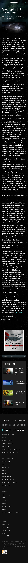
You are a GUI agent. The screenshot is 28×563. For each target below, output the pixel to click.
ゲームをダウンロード (8, 440)
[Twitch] (14, 425)
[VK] (25, 425)
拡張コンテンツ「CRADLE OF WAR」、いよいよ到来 (19, 371)
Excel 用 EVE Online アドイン (10, 452)
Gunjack (4, 501)
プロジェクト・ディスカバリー (10, 512)
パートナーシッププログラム (10, 482)
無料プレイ (5, 437)
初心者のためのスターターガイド (11, 449)
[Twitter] (6, 425)
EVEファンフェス (6, 506)
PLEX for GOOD (6, 485)
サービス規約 (5, 527)
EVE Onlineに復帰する (8, 479)
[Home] (14, 4)
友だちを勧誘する (6, 476)
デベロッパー (5, 473)
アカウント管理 (6, 462)
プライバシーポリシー (8, 530)
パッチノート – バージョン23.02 (20, 393)
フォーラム (5, 470)
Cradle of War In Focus (19, 403)
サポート (4, 465)
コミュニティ (5, 468)
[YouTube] (10, 425)
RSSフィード (5, 533)
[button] (25, 2)
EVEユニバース (6, 495)
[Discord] (18, 425)
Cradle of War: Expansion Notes (20, 382)
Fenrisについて (6, 524)
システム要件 (5, 446)
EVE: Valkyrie (5, 498)
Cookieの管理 (5, 536)
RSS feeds (19, 312)
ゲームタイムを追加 (7, 443)
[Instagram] (21, 425)
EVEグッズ (4, 509)
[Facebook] (3, 425)
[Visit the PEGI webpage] (4, 552)
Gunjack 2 (4, 503)
